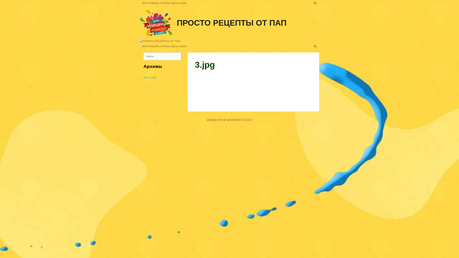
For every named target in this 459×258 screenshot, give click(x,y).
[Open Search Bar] (315, 3)
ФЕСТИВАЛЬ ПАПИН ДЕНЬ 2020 (164, 3)
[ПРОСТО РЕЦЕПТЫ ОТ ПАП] (156, 23)
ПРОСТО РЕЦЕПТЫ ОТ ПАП (232, 22)
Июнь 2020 (149, 77)
